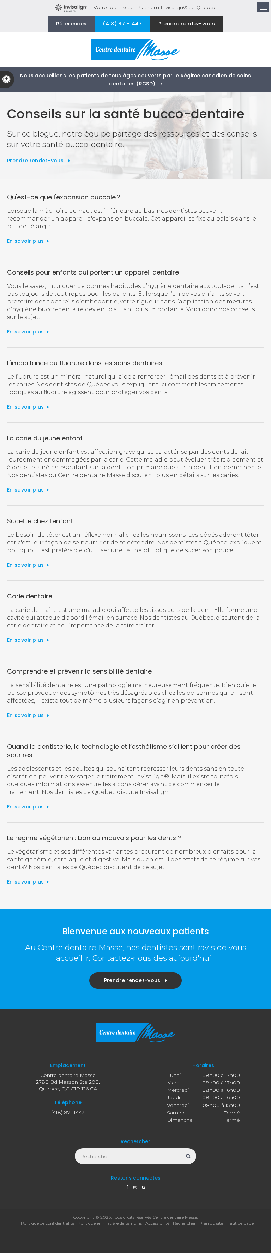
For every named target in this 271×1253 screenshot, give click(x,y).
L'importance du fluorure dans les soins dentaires (84, 363)
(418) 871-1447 (122, 23)
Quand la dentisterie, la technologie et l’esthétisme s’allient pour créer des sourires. (124, 750)
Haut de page (240, 1223)
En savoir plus (25, 241)
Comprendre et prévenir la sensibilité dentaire (79, 671)
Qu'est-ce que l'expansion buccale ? (63, 197)
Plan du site (211, 1223)
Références (71, 23)
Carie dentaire (29, 596)
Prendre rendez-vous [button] (186, 23)
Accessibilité (157, 1223)
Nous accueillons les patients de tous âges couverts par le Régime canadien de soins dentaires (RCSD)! (135, 79)
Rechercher (184, 1223)
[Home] (135, 49)
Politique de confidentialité (47, 1223)
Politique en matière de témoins (110, 1223)
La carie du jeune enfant (45, 438)
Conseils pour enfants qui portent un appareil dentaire (93, 272)
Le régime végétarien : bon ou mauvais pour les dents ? (94, 837)
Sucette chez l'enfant (40, 521)
